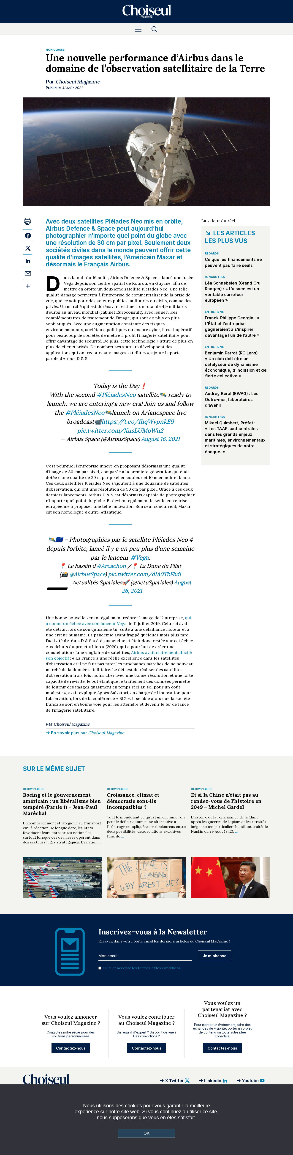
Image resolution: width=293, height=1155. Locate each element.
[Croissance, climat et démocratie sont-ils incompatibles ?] (146, 877)
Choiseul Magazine (77, 81)
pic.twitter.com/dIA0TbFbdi (144, 574)
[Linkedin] (28, 260)
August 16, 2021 (160, 438)
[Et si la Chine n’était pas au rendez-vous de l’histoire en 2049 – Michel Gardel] (230, 877)
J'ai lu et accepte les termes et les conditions (141, 968)
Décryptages (33, 789)
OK (147, 1133)
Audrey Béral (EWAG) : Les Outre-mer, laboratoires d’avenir (231, 399)
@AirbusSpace (87, 574)
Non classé (55, 49)
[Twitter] (28, 248)
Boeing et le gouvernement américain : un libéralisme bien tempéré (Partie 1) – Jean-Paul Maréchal (62, 804)
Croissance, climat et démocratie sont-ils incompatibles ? (133, 801)
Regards (212, 253)
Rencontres (215, 277)
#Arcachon (111, 565)
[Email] (28, 273)
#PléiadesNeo (116, 394)
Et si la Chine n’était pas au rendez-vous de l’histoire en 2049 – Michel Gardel (226, 801)
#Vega (139, 557)
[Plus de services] (28, 286)
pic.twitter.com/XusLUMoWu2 (120, 430)
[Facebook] (28, 235)
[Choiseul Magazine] (84, 1080)
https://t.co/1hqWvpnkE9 (137, 421)
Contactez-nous (71, 1048)
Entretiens (214, 311)
